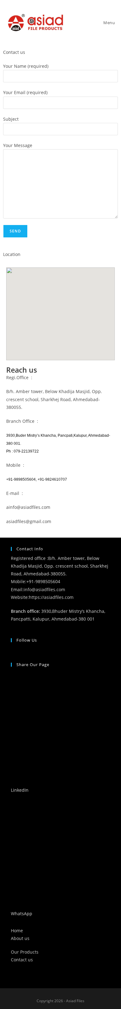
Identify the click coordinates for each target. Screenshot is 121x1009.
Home (17, 930)
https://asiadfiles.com (51, 597)
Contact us (22, 960)
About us (20, 938)
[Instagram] (12, 649)
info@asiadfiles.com (44, 589)
